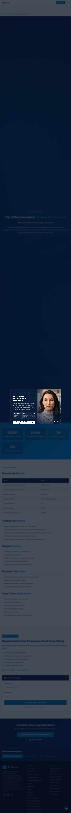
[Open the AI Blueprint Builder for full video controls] (54, 421)
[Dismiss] (58, 391)
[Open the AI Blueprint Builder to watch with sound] (58, 421)
